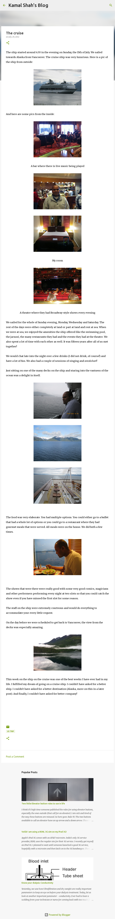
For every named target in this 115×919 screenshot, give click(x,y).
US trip (10, 731)
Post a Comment (15, 756)
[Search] (111, 5)
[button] (8, 43)
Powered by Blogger (59, 914)
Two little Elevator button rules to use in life (43, 803)
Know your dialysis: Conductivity (37, 883)
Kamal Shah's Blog (28, 5)
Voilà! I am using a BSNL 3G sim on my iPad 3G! (44, 832)
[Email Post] (8, 728)
